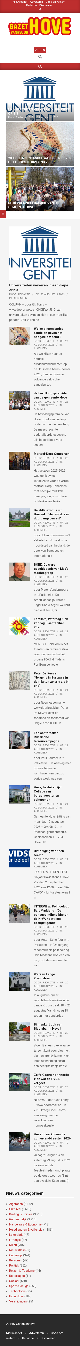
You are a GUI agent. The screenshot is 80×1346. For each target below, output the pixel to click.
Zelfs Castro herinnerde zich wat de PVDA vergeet (51, 1079)
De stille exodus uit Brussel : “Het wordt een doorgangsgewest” (51, 514)
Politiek (14, 1265)
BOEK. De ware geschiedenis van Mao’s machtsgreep (51, 569)
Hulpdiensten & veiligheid (25, 1229)
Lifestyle (15, 1240)
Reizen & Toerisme (22, 1270)
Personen (15, 1260)
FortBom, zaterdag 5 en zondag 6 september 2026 (51, 623)
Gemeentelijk (17, 1219)
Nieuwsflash (17, 1250)
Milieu (13, 1245)
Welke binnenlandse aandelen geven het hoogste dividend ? (48, 333)
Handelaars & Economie (25, 1224)
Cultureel (15, 1209)
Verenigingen (18, 1301)
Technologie (17, 1291)
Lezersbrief (17, 1235)
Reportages (17, 1276)
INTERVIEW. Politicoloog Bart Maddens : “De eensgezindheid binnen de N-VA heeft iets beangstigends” (51, 915)
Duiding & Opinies (20, 1214)
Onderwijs (15, 1255)
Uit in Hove (16, 1296)
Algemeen (20, 298)
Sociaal (14, 1281)
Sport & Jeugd (19, 1286)
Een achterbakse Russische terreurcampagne (47, 737)
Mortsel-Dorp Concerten (52, 454)
